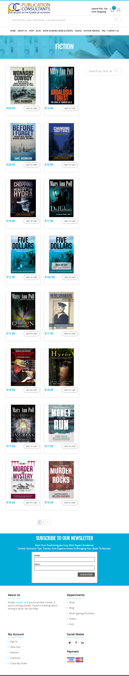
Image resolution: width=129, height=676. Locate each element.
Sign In (13, 641)
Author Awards (92, 30)
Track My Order (18, 663)
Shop (31, 30)
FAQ (103, 30)
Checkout (15, 657)
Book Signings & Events (82, 613)
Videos (72, 618)
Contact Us (113, 30)
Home (13, 30)
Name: (37, 556)
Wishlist (14, 652)
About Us (22, 30)
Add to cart (31, 108)
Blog (38, 30)
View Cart (15, 646)
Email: (37, 564)
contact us (20, 602)
